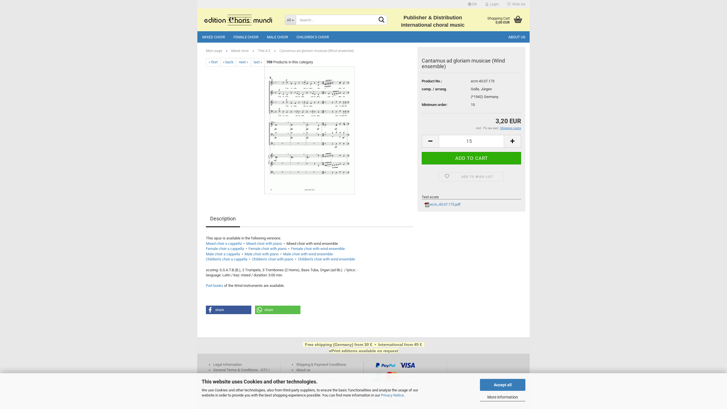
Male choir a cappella (223, 254)
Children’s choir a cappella (226, 259)
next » (243, 62)
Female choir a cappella (225, 249)
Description (223, 219)
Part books (214, 285)
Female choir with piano (267, 249)
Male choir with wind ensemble (308, 254)
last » (258, 62)
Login (493, 4)
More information (502, 397)
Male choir (277, 37)
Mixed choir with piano (264, 243)
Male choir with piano (262, 254)
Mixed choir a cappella (224, 243)
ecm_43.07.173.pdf (445, 204)
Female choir (245, 37)
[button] (228, 310)
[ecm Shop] (239, 20)
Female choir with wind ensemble (318, 249)
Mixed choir (213, 37)
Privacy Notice (392, 395)
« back (228, 62)
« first (213, 62)
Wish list (518, 4)
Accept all (503, 385)
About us (516, 37)
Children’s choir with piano (272, 259)
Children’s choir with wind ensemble (326, 259)
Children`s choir (312, 37)
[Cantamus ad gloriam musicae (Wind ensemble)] (309, 130)
